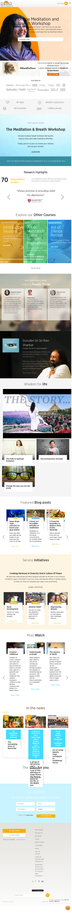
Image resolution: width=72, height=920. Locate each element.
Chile (2, 6)
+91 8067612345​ (20, 839)
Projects (38, 833)
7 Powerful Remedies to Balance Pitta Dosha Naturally (55, 525)
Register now (24, 39)
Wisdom (38, 836)
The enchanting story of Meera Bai (13, 734)
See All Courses (35, 268)
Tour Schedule (27, 373)
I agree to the (25, 815)
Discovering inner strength (52, 459)
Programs (39, 830)
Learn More (6, 245)
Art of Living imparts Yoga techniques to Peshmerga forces (58, 738)
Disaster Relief (35, 607)
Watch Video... (15, 695)
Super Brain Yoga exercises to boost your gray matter (14, 525)
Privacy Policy (29, 815)
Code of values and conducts (39, 859)
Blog (37, 848)
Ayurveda (39, 845)
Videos (34, 373)
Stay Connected (35, 777)
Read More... (16, 546)
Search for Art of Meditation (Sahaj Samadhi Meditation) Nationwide (34, 259)
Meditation (39, 842)
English (9, 6)
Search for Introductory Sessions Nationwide (11, 261)
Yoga (37, 839)
